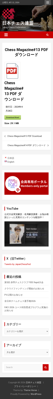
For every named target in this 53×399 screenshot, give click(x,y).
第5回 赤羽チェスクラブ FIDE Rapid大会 (23, 282)
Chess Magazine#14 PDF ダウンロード (27, 145)
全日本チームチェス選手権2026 (20, 301)
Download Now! (12, 117)
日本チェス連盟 (18, 23)
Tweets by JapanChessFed (17, 264)
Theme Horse (30, 390)
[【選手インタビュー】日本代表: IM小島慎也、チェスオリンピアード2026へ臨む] (26, 234)
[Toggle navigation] (6, 34)
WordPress (36, 394)
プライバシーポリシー (25, 386)
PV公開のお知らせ (13, 295)
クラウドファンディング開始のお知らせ (24, 288)
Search (46, 367)
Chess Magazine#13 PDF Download (24, 136)
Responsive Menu (48, 2)
